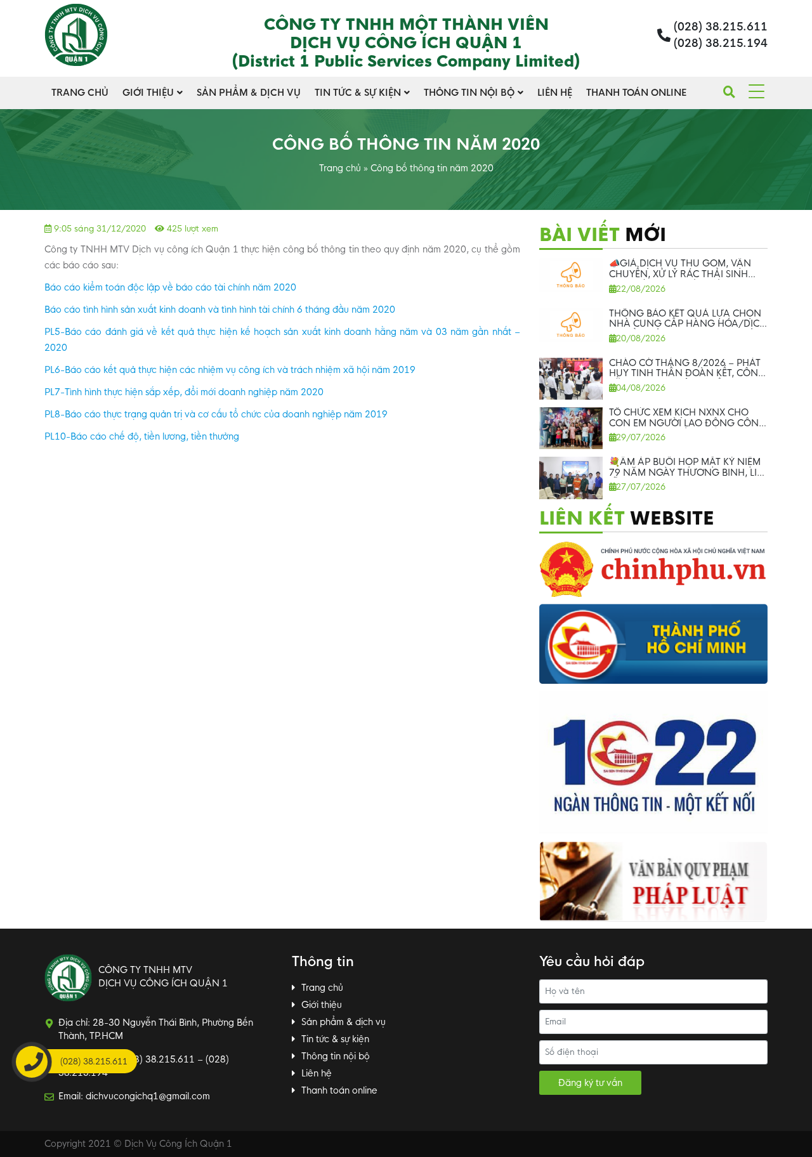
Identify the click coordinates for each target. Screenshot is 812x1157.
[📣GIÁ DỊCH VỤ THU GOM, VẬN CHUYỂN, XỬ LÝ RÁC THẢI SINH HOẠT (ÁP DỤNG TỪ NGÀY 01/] (571, 275)
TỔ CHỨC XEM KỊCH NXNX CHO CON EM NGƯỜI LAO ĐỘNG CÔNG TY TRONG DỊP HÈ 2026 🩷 (687, 423)
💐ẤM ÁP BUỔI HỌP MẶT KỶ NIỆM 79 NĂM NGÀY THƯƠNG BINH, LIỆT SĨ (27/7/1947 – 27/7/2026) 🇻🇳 (688, 472)
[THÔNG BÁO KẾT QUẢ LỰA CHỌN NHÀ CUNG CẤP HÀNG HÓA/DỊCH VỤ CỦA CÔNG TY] (571, 325)
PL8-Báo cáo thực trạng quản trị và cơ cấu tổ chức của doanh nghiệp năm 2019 (216, 414)
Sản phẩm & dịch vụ (249, 92)
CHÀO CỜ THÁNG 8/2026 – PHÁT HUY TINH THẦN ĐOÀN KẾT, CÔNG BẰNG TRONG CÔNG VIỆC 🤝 (687, 373)
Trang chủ (79, 92)
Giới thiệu (148, 92)
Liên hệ (554, 92)
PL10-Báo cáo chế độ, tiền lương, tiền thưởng (141, 436)
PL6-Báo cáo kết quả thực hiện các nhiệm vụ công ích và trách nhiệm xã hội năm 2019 (230, 370)
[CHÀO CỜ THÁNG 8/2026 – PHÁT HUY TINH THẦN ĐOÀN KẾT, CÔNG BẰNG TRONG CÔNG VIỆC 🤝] (571, 379)
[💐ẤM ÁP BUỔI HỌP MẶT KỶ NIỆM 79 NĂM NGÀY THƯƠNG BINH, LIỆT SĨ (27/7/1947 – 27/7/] (571, 478)
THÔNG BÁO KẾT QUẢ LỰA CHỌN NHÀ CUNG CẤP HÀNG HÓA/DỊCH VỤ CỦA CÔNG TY (687, 324)
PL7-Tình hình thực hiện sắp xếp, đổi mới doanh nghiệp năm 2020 (184, 392)
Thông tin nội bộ (469, 92)
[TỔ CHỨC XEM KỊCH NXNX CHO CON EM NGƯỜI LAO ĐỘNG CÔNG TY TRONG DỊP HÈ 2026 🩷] (571, 428)
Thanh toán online (636, 92)
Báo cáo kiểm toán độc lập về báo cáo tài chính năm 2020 (170, 287)
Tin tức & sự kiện (358, 92)
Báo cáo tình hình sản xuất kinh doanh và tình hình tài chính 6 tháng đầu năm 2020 (219, 309)
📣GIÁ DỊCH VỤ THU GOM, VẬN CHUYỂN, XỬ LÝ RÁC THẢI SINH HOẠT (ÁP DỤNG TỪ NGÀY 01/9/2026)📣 (680, 279)
